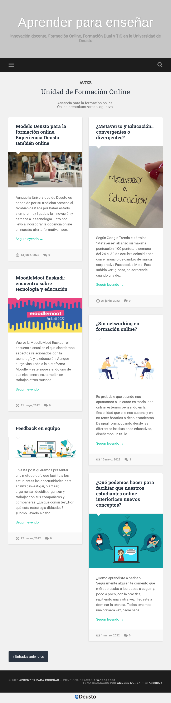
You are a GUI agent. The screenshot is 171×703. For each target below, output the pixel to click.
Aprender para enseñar (85, 22)
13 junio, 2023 (30, 255)
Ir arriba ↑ (153, 682)
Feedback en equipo (38, 428)
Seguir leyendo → (29, 239)
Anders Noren (129, 682)
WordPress (105, 680)
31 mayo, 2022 (30, 405)
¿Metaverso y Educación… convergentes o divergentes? (125, 131)
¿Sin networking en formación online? (117, 326)
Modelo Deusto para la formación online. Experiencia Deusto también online (41, 134)
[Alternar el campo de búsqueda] (159, 65)
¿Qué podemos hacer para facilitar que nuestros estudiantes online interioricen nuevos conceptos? (125, 493)
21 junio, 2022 (110, 301)
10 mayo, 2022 (110, 459)
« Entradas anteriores (28, 657)
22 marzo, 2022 (31, 538)
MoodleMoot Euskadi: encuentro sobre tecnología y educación (41, 283)
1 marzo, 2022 (110, 635)
